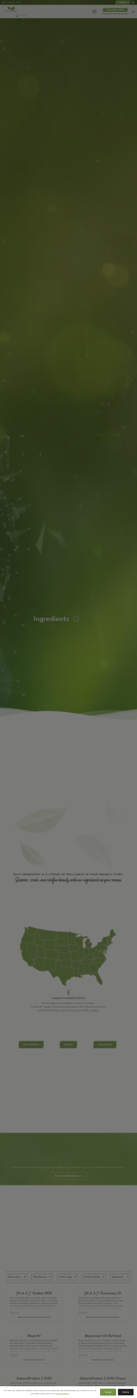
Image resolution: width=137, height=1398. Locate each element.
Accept (108, 1392)
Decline (126, 1392)
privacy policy (62, 1394)
